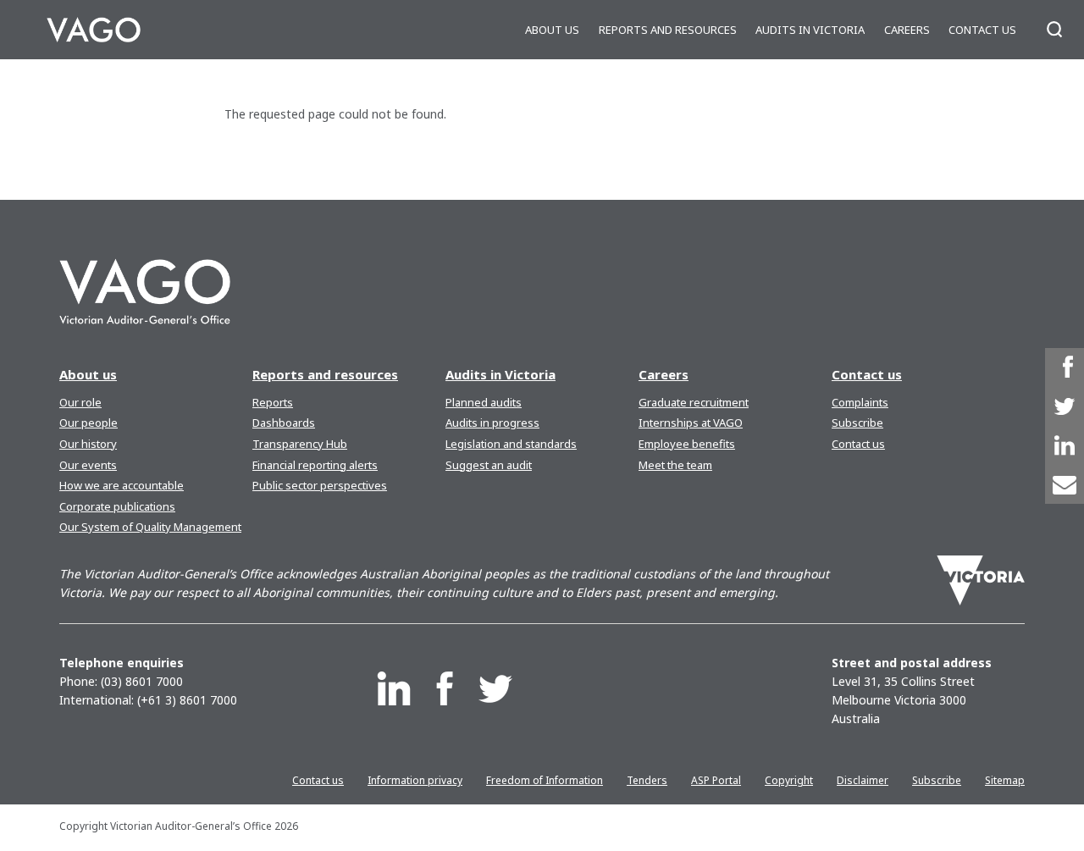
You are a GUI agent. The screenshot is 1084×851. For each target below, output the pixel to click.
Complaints (860, 402)
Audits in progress (492, 422)
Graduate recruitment (694, 402)
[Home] (93, 29)
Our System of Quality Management (150, 526)
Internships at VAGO (691, 422)
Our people (88, 422)
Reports (272, 402)
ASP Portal (716, 780)
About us (552, 29)
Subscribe (857, 422)
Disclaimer (862, 780)
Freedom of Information (544, 780)
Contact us (982, 29)
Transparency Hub (299, 443)
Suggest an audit (488, 464)
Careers (907, 29)
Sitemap (1005, 780)
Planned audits (483, 402)
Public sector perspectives (319, 485)
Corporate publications (117, 506)
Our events (88, 464)
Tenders (647, 780)
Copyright (789, 780)
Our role (80, 402)
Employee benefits (687, 443)
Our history (88, 443)
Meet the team (675, 464)
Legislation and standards (511, 443)
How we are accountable (121, 485)
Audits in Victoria (810, 29)
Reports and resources (668, 29)
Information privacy (415, 780)
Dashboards (283, 422)
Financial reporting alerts (315, 464)
